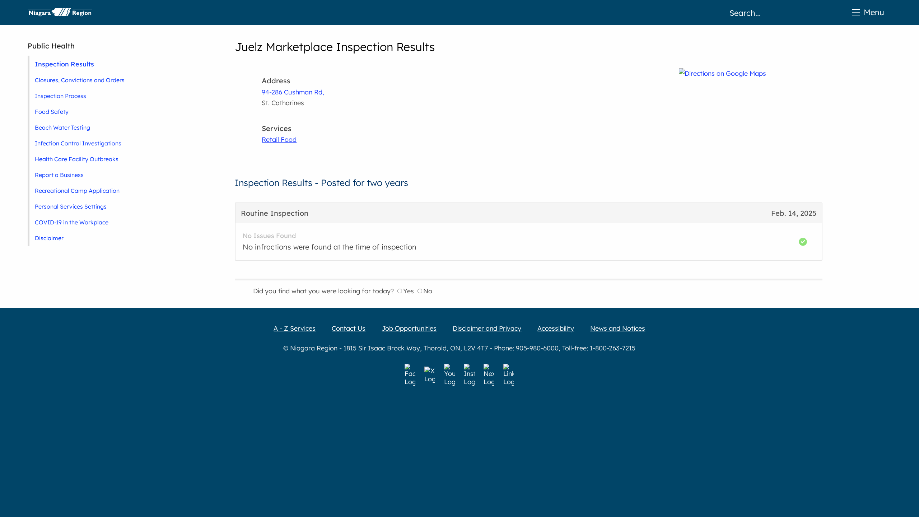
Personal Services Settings (71, 206)
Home (60, 12)
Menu (874, 12)
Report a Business (59, 174)
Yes (408, 291)
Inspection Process (60, 95)
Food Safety (52, 111)
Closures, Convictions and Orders (80, 80)
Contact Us (348, 328)
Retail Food (279, 139)
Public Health (51, 45)
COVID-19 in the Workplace (71, 222)
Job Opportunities (409, 328)
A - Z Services (295, 328)
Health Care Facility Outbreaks (76, 159)
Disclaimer (49, 238)
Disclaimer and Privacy (487, 328)
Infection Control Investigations (78, 143)
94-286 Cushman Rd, (293, 92)
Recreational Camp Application (77, 190)
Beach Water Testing (62, 127)
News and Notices (617, 328)
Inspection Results (64, 64)
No (427, 291)
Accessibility (555, 328)
